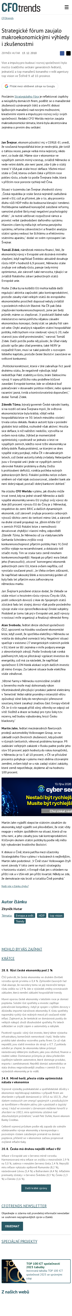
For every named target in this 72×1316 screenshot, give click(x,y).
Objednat (12, 1226)
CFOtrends (8, 18)
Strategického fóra (27, 96)
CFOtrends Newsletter (24, 1205)
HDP (42, 915)
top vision (56, 915)
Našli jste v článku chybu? (15, 886)
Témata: (7, 915)
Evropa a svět (25, 915)
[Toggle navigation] (66, 7)
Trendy (20, 921)
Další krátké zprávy (36, 1188)
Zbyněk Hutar (11, 53)
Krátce (8, 958)
